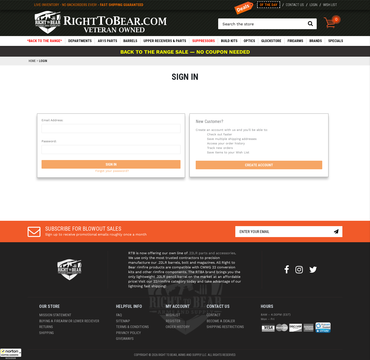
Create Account (259, 165)
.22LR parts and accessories (211, 253)
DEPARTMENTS (80, 41)
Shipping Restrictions (225, 327)
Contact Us (295, 5)
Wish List (330, 5)
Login (313, 5)
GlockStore (271, 41)
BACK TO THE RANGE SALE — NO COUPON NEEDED (185, 52)
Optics (249, 41)
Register (173, 321)
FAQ (119, 315)
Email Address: (52, 120)
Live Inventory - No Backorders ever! (88, 5)
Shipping (46, 333)
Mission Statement (55, 315)
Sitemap (123, 321)
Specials (335, 41)
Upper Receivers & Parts (164, 41)
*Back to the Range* (44, 41)
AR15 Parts (107, 41)
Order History (178, 327)
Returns (46, 327)
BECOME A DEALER (221, 321)
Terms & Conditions (132, 327)
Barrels (130, 41)
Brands (315, 41)
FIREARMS (295, 41)
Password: (49, 141)
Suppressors (203, 41)
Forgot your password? (112, 170)
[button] (10, 354)
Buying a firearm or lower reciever (69, 321)
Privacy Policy (128, 333)
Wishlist (173, 315)
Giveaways (125, 338)
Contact (214, 315)
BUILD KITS (229, 41)
